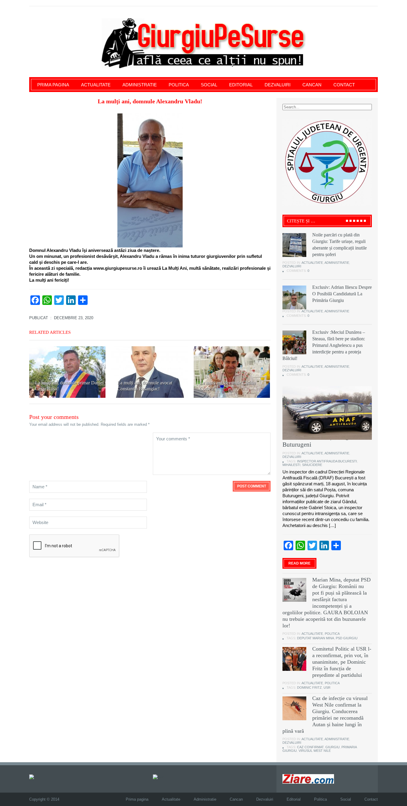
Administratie (139, 84)
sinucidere (312, 465)
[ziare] (159, 776)
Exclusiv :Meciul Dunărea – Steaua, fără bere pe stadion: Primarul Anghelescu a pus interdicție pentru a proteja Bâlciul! (323, 345)
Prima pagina (53, 84)
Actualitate (96, 84)
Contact (344, 84)
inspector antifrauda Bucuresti (327, 461)
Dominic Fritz (309, 687)
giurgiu (332, 747)
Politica (179, 84)
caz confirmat (310, 747)
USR (327, 687)
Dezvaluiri (278, 84)
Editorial (241, 84)
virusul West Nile (315, 750)
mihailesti (291, 465)
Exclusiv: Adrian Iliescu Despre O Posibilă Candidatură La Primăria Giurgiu (342, 294)
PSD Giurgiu (347, 638)
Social (209, 84)
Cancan (311, 84)
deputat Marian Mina (315, 638)
